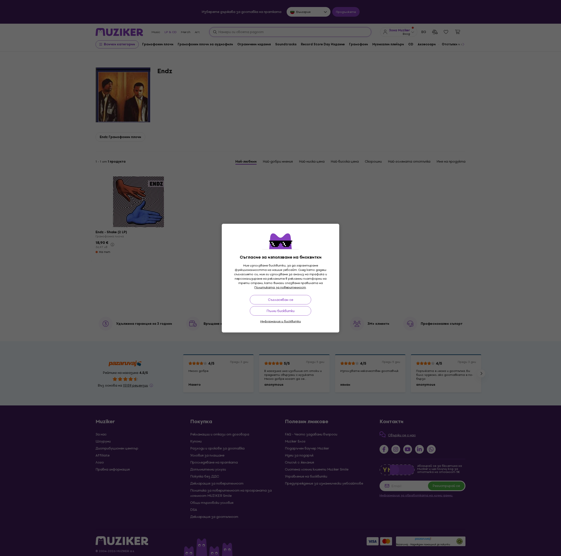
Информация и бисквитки (280, 321)
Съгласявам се (280, 299)
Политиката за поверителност (280, 287)
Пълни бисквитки (280, 311)
